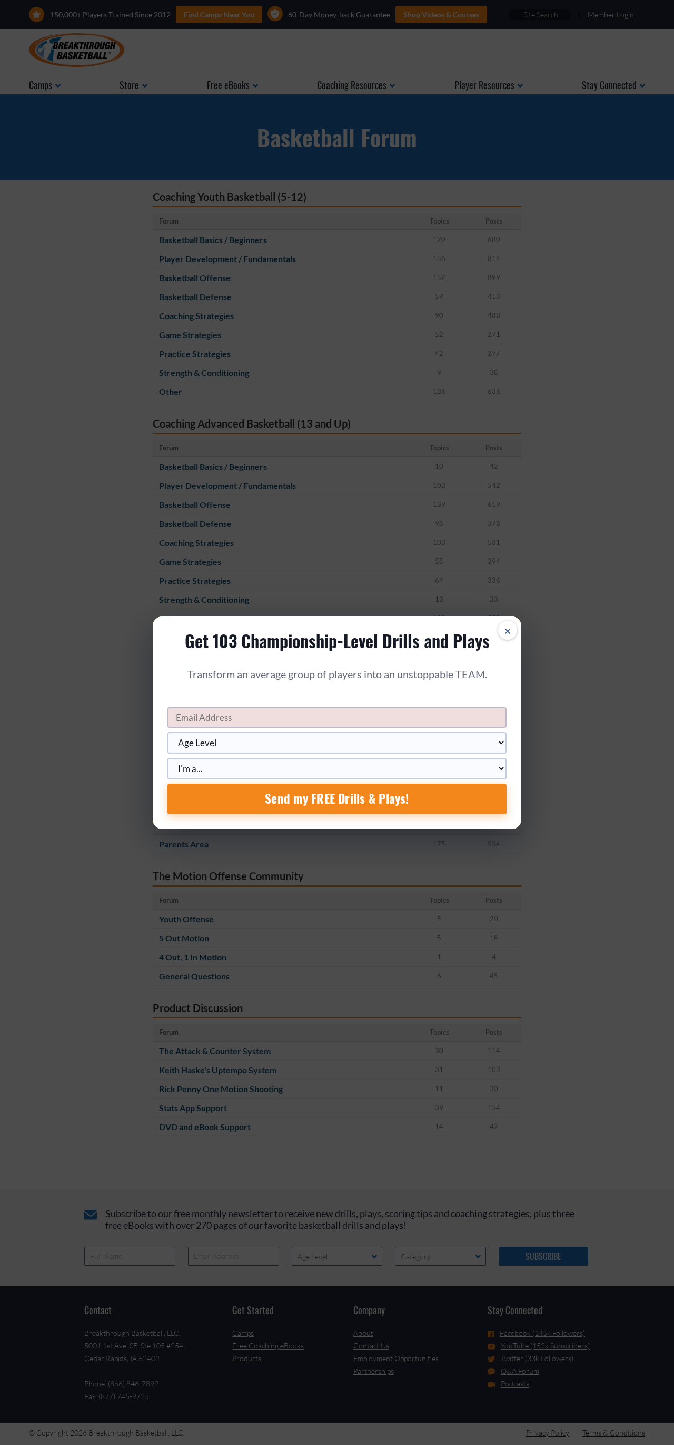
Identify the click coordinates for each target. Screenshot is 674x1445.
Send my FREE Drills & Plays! (337, 798)
